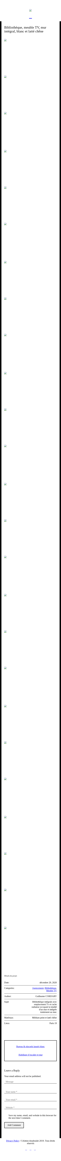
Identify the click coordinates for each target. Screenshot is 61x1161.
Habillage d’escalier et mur (31, 1055)
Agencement (38, 988)
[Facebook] (30, 1149)
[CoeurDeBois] (30, 10)
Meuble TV (51, 990)
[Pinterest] (35, 1149)
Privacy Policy (12, 1141)
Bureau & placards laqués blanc (30, 1046)
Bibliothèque (50, 988)
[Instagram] (26, 1149)
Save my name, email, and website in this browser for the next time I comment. (32, 1116)
